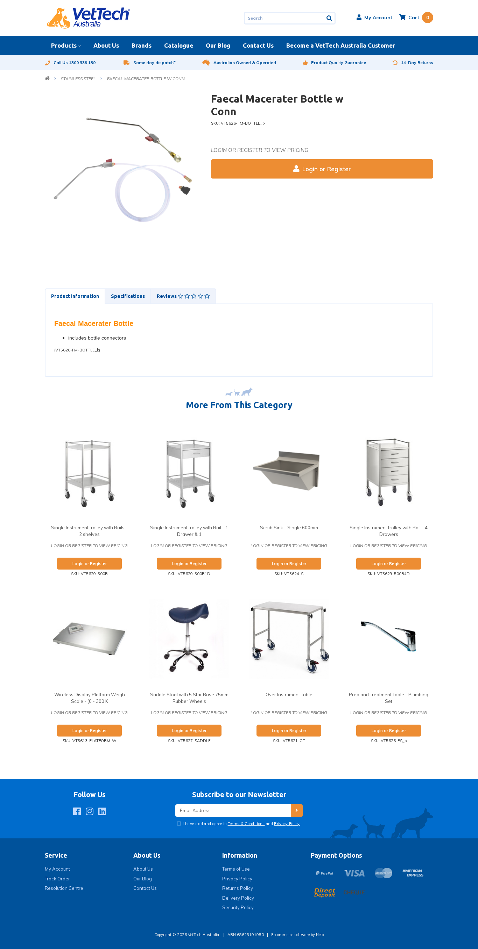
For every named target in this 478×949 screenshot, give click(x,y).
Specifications (128, 296)
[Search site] (330, 18)
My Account (57, 869)
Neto (320, 934)
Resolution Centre (64, 888)
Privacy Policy (287, 823)
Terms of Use (236, 869)
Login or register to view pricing (259, 150)
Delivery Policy (238, 898)
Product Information (75, 296)
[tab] (75, 296)
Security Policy (238, 907)
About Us (106, 45)
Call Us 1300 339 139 (75, 62)
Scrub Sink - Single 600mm (289, 527)
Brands (142, 45)
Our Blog (218, 45)
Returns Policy (237, 888)
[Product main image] (123, 170)
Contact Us (258, 45)
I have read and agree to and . (241, 823)
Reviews (167, 296)
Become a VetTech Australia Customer (340, 45)
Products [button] (64, 45)
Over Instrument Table (289, 694)
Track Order (57, 878)
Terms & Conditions (246, 823)
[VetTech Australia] (88, 17)
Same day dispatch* (154, 62)
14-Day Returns (417, 62)
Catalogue (178, 45)
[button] (374, 17)
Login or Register (326, 169)
